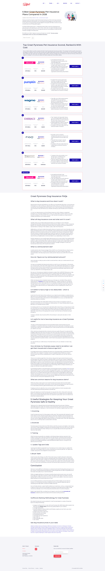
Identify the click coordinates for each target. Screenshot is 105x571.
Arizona (40, 526)
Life (58, 3)
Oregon (33, 531)
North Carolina (56, 529)
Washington (41, 532)
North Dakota (63, 529)
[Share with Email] (103, 288)
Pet (43, 3)
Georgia (32, 527)
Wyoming (58, 532)
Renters (65, 3)
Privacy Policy (24, 568)
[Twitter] (36, 549)
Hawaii (36, 527)
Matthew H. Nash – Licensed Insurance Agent (40, 17)
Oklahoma (71, 529)
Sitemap (41, 568)
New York (50, 529)
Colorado (54, 526)
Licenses (36, 568)
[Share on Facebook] (103, 281)
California (49, 526)
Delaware (65, 526)
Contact (77, 3)
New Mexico (44, 529)
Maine (66, 527)
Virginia (37, 532)
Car (71, 3)
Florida (69, 526)
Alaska (36, 526)
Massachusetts (34, 528)
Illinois (43, 527)
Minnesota (44, 528)
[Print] (103, 290)
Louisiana (62, 527)
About (23, 548)
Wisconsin (53, 532)
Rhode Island (45, 531)
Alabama (32, 526)
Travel (50, 3)
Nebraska (63, 528)
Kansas (53, 527)
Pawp (68, 368)
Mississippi (50, 528)
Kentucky (57, 527)
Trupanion (40, 281)
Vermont (33, 532)
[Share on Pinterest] (103, 285)
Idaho (39, 527)
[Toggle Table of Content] (32, 38)
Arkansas (45, 526)
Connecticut (59, 526)
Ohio (68, 529)
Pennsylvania (38, 531)
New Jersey (38, 529)
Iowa (50, 527)
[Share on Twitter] (103, 283)
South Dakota (59, 531)
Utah (72, 531)
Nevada (68, 528)
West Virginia (48, 532)
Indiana (46, 527)
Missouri (54, 528)
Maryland (70, 527)
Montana (59, 528)
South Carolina (51, 531)
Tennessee (64, 531)
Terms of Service (31, 568)
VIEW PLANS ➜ (75, 66)
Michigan (40, 528)
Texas (69, 531)
